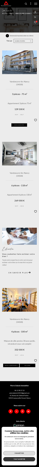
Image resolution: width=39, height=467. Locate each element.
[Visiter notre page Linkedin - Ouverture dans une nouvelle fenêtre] (28, 411)
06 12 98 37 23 (19, 390)
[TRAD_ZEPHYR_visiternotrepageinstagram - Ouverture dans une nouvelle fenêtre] (22, 411)
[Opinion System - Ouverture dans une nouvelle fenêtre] (18, 426)
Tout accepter (19, 459)
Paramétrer (19, 453)
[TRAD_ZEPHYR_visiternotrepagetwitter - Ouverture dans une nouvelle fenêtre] (16, 411)
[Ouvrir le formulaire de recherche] (26, 4)
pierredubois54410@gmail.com (19, 393)
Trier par (9, 41)
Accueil (5, 13)
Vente (11, 13)
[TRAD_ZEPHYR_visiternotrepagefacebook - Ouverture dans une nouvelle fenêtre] (10, 411)
